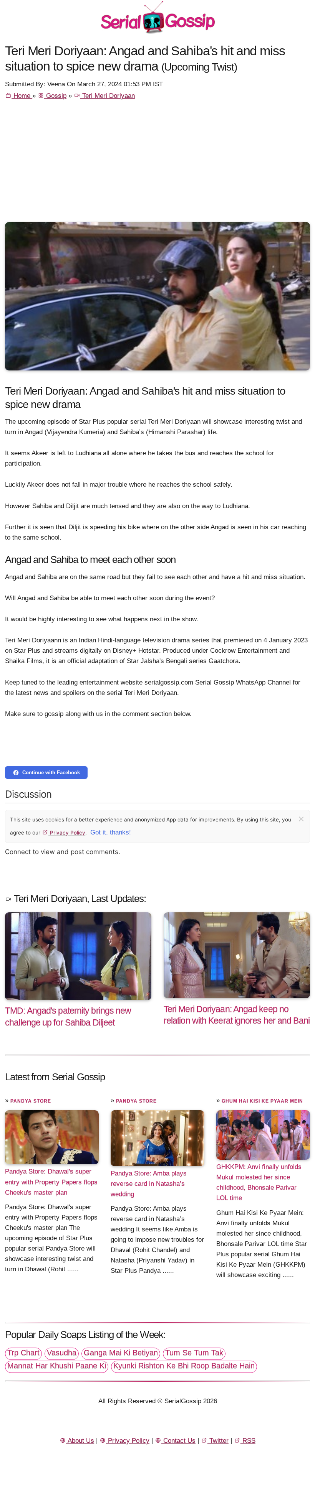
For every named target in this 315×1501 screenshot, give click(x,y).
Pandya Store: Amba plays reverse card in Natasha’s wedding (149, 1184)
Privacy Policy (66, 833)
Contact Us (178, 1440)
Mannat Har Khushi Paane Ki (56, 1365)
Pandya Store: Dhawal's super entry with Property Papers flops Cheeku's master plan (51, 1182)
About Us (80, 1440)
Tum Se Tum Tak (194, 1352)
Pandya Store (30, 1101)
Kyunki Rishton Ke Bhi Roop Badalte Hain (184, 1365)
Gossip (55, 95)
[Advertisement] (157, 164)
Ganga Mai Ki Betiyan (121, 1352)
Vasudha (61, 1352)
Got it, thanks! (110, 832)
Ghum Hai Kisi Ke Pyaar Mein (262, 1101)
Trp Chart (23, 1352)
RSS (247, 1440)
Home (22, 95)
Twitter (218, 1440)
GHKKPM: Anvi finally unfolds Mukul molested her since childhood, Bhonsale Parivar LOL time (259, 1182)
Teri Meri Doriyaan (107, 95)
